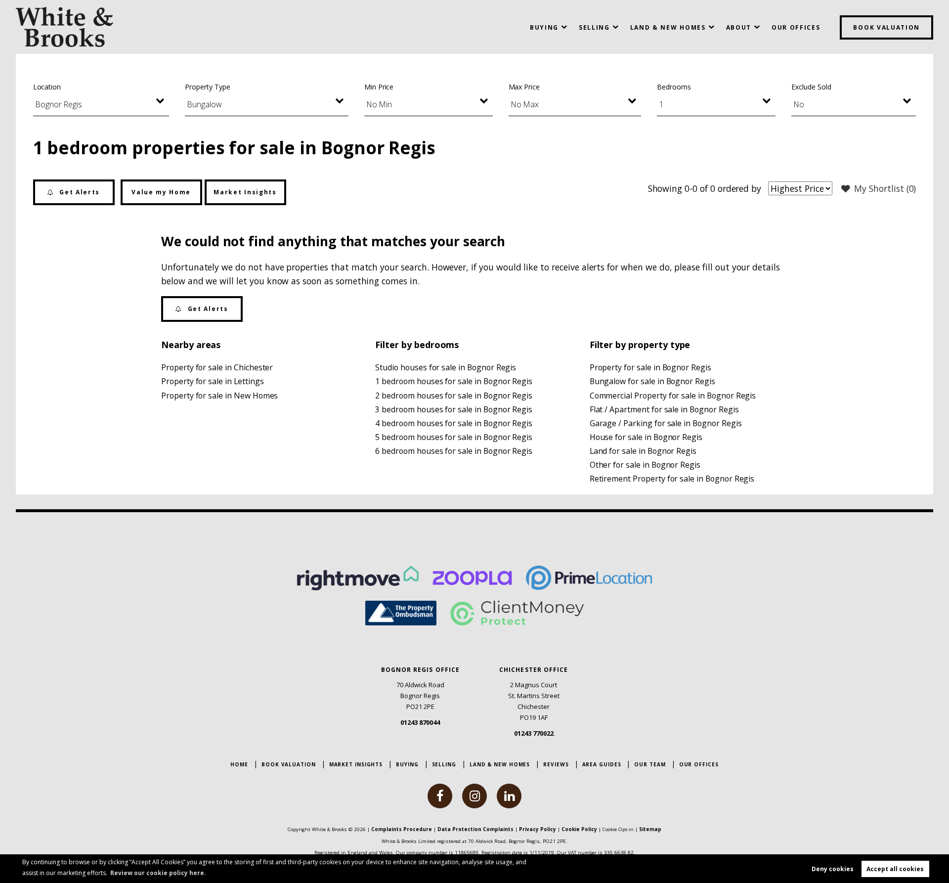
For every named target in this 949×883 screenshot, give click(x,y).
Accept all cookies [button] (895, 869)
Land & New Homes (668, 27)
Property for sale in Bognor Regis (650, 367)
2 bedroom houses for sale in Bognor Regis (453, 395)
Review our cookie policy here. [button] (158, 873)
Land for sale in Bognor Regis (643, 450)
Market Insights (245, 192)
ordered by (739, 188)
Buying (544, 27)
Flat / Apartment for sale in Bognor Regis (664, 409)
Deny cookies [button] (833, 869)
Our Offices (796, 27)
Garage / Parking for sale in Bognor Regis (666, 423)
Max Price (524, 86)
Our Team (649, 764)
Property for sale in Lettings (212, 381)
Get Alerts (78, 192)
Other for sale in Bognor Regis (645, 464)
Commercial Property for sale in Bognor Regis (673, 395)
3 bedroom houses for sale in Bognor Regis (453, 409)
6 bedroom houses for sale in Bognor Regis (453, 450)
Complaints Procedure (401, 829)
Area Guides (601, 764)
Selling (594, 27)
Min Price (379, 86)
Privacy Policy (537, 829)
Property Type (207, 86)
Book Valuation (886, 27)
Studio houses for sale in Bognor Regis (445, 367)
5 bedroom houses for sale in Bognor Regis (453, 437)
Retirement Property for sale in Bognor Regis (672, 478)
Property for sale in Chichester (217, 367)
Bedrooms (674, 86)
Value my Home (161, 192)
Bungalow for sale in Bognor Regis (652, 381)
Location (47, 86)
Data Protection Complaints (475, 829)
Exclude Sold (811, 86)
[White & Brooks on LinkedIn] (509, 796)
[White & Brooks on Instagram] (474, 796)
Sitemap (650, 829)
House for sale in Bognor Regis (646, 437)
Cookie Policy (579, 829)
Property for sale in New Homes (219, 395)
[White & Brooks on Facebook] (440, 796)
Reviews (555, 764)
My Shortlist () (885, 188)
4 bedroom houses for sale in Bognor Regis (453, 423)
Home (239, 764)
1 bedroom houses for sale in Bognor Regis (453, 381)
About (738, 27)
